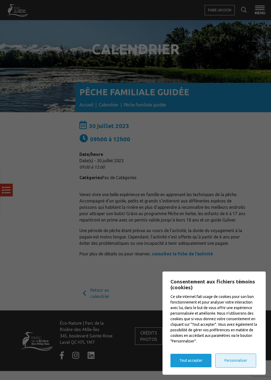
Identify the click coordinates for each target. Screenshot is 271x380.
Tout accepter (190, 360)
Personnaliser (235, 360)
